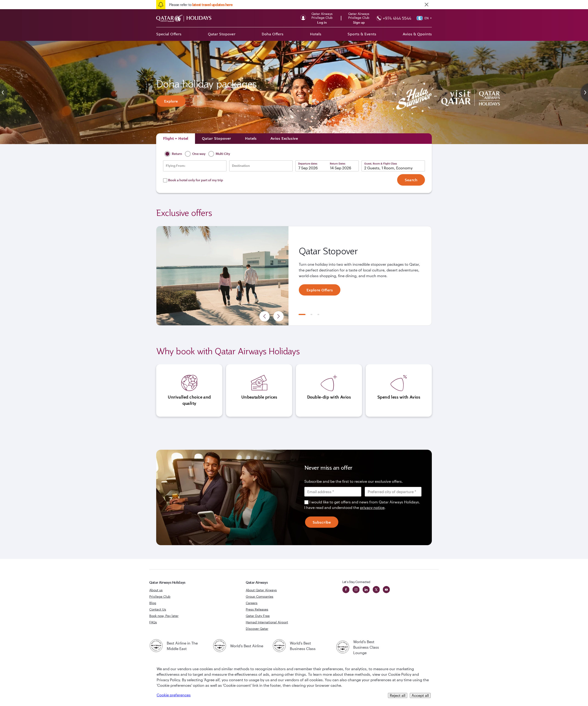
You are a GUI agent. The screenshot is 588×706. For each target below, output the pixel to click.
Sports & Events (362, 34)
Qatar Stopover (221, 34)
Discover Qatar (257, 629)
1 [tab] (302, 314)
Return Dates (337, 163)
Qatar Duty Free (258, 616)
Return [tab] (176, 154)
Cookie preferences (174, 695)
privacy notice (372, 507)
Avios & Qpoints (417, 34)
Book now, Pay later (163, 616)
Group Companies (259, 596)
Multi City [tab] (222, 154)
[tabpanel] (294, 276)
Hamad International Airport (267, 622)
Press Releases (257, 609)
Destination (241, 165)
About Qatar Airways (261, 590)
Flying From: (175, 165)
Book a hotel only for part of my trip (195, 180)
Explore (171, 101)
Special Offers (168, 34)
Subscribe (322, 522)
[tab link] (284, 138)
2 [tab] (311, 314)
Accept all (420, 695)
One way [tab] (199, 154)
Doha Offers (272, 34)
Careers (251, 603)
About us (156, 590)
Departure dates (307, 163)
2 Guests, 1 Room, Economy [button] (388, 168)
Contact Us (157, 609)
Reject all (397, 695)
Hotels (315, 34)
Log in (322, 22)
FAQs (153, 622)
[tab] (175, 138)
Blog (152, 603)
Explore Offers (319, 290)
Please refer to (200, 5)
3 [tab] (318, 314)
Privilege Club (159, 596)
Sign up (359, 22)
